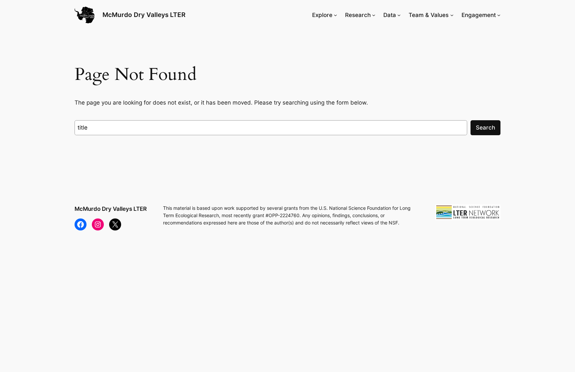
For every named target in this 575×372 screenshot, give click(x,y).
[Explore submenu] (335, 15)
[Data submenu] (399, 15)
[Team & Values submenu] (452, 15)
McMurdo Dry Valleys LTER (143, 15)
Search (485, 127)
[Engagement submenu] (498, 15)
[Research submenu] (373, 15)
